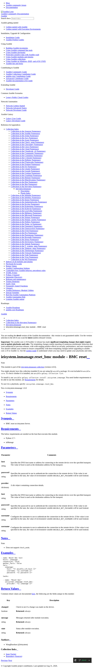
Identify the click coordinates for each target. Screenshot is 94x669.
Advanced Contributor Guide (17, 78)
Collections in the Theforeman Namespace (27, 251)
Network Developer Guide (16, 110)
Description (25, 191)
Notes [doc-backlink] (4, 538)
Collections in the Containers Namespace (26, 156)
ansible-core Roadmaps (15, 310)
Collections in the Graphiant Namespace (26, 175)
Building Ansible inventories (17, 48)
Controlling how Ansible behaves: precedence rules (26, 270)
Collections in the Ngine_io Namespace (26, 224)
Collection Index (12, 129)
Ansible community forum (16, 5)
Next (10, 660)
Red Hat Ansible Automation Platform (20, 295)
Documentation (12, 7)
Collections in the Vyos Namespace (24, 257)
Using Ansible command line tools (19, 50)
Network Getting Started (15, 106)
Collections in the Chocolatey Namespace (27, 144)
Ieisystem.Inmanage (23, 189)
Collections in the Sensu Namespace (25, 240)
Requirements (11, 396)
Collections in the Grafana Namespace (25, 173)
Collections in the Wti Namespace (24, 259)
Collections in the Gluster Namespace (25, 169)
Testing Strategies (12, 281)
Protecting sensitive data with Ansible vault (22, 55)
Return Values (11, 266)
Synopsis (9, 392)
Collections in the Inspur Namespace (25, 200)
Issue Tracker (11, 654)
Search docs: (6, 18)
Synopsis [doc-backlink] (6, 418)
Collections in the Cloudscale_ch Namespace (28, 151)
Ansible (4, 16)
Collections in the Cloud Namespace (25, 149)
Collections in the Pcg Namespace (24, 233)
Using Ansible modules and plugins (19, 57)
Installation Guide (13, 37)
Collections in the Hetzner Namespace (25, 178)
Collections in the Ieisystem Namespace (26, 186)
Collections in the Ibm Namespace (24, 184)
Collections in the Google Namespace (25, 171)
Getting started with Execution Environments (23, 29)
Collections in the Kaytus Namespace (25, 204)
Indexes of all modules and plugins (19, 262)
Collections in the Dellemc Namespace (26, 160)
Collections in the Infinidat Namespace (26, 195)
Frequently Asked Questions (17, 286)
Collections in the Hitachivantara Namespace (28, 180)
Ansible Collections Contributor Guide (21, 74)
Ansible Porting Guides (15, 40)
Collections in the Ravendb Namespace (26, 237)
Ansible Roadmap (13, 308)
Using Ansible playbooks (15, 52)
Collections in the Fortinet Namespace (25, 164)
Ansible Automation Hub (15, 297)
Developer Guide (12, 89)
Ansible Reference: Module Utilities (20, 290)
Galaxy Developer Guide (15, 121)
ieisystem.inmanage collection (32, 367)
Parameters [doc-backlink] (8, 447)
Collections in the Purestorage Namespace (27, 235)
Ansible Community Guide (16, 72)
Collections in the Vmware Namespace (26, 253)
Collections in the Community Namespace (27, 153)
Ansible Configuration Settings (18, 268)
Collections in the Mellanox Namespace (26, 213)
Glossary (9, 288)
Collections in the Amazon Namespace (26, 131)
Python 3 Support (12, 275)
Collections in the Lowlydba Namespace (26, 211)
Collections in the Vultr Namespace (24, 255)
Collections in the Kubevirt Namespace (26, 209)
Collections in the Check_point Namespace (27, 142)
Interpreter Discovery (14, 277)
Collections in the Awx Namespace (24, 138)
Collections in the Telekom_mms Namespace (28, 248)
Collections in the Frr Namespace (23, 167)
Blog (8, 3)
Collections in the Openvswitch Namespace (27, 228)
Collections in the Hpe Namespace (24, 182)
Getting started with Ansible (16, 27)
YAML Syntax (11, 273)
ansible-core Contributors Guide (18, 76)
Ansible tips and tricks (14, 63)
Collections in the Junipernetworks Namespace (29, 202)
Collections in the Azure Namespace (25, 140)
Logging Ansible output (15, 299)
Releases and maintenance (16, 279)
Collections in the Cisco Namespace (25, 147)
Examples (9, 409)
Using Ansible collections (16, 59)
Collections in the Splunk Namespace (25, 244)
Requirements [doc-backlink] (10, 428)
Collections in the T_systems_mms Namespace (29, 246)
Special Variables (12, 293)
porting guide (31, 351)
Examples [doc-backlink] (7, 552)
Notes (8, 405)
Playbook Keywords (14, 264)
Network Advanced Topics (16, 108)
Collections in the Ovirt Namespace (24, 231)
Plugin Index (25, 193)
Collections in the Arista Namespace (25, 136)
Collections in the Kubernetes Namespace (27, 206)
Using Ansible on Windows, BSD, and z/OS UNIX (26, 61)
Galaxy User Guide (13, 118)
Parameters (10, 401)
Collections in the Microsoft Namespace (26, 215)
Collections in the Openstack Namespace (26, 226)
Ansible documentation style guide (19, 81)
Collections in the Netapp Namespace (25, 217)
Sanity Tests (10, 284)
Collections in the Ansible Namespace (25, 133)
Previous (4, 660)
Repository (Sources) (14, 656)
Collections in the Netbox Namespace (25, 222)
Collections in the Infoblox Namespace (26, 198)
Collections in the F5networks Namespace (27, 162)
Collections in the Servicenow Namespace (27, 242)
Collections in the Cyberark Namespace (26, 158)
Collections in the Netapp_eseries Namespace (28, 220)
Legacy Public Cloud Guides (17, 97)
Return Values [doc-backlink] (10, 588)
